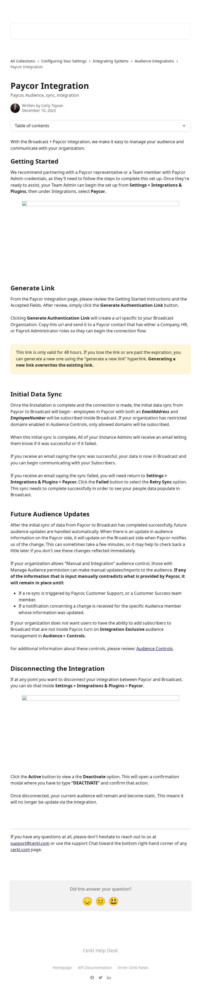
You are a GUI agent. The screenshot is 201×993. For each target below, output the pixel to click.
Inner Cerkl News (133, 967)
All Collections (22, 61)
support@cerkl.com (29, 843)
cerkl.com (20, 849)
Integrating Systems (111, 61)
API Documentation (95, 967)
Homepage (62, 967)
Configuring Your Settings (64, 61)
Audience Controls (154, 648)
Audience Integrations (154, 61)
